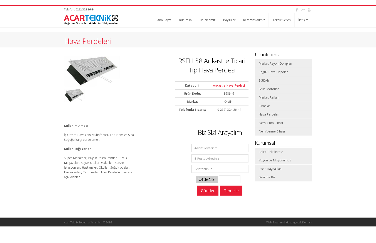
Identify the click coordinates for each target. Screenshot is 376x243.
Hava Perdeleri (88, 41)
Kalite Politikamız (271, 152)
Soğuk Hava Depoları (273, 72)
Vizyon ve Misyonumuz (275, 160)
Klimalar (264, 106)
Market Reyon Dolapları (275, 63)
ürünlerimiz (207, 20)
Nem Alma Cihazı (271, 123)
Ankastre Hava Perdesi (229, 85)
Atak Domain (304, 222)
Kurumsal (185, 20)
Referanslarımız (254, 20)
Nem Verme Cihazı (272, 131)
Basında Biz (267, 177)
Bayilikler (229, 20)
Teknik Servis (281, 20)
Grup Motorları (269, 89)
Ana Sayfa (164, 20)
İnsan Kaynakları (270, 169)
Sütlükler (265, 80)
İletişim (303, 20)
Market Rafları (269, 97)
